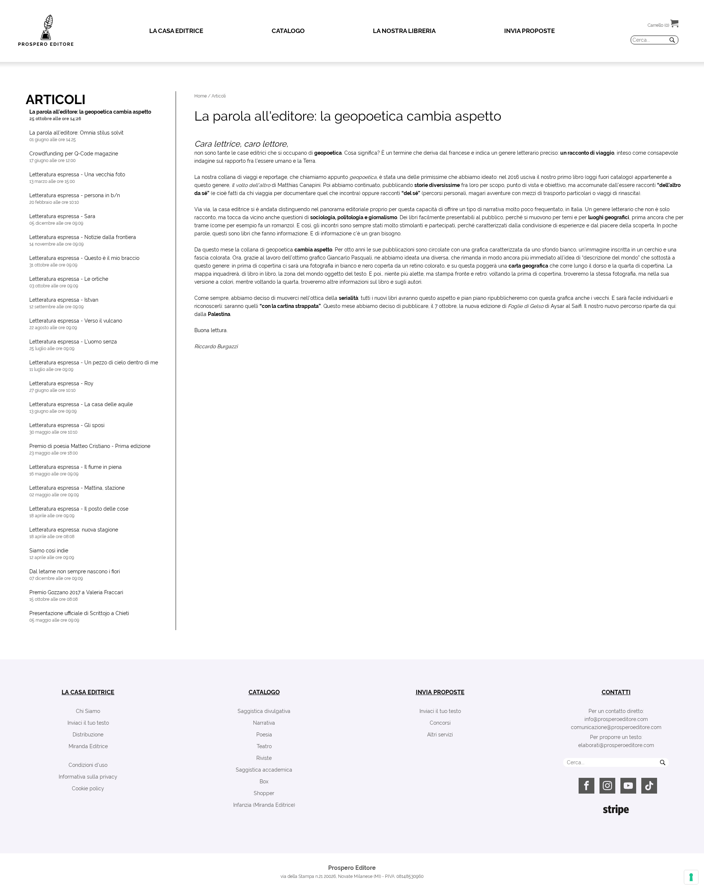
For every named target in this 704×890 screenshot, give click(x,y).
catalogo (264, 692)
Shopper (264, 793)
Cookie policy (88, 788)
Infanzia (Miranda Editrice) (264, 805)
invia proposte (440, 692)
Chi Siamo (88, 711)
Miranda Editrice (88, 746)
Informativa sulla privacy (88, 777)
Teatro (264, 746)
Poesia (264, 735)
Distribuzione (88, 735)
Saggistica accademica (264, 770)
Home (200, 96)
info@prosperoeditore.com (616, 719)
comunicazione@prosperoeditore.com (616, 727)
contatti (616, 692)
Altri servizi (440, 735)
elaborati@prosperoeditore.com (616, 745)
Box (264, 781)
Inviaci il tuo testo (88, 723)
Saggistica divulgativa (264, 711)
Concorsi (440, 723)
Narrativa (264, 723)
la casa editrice (88, 692)
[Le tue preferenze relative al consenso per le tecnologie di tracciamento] (691, 877)
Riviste (264, 758)
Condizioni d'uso (88, 765)
